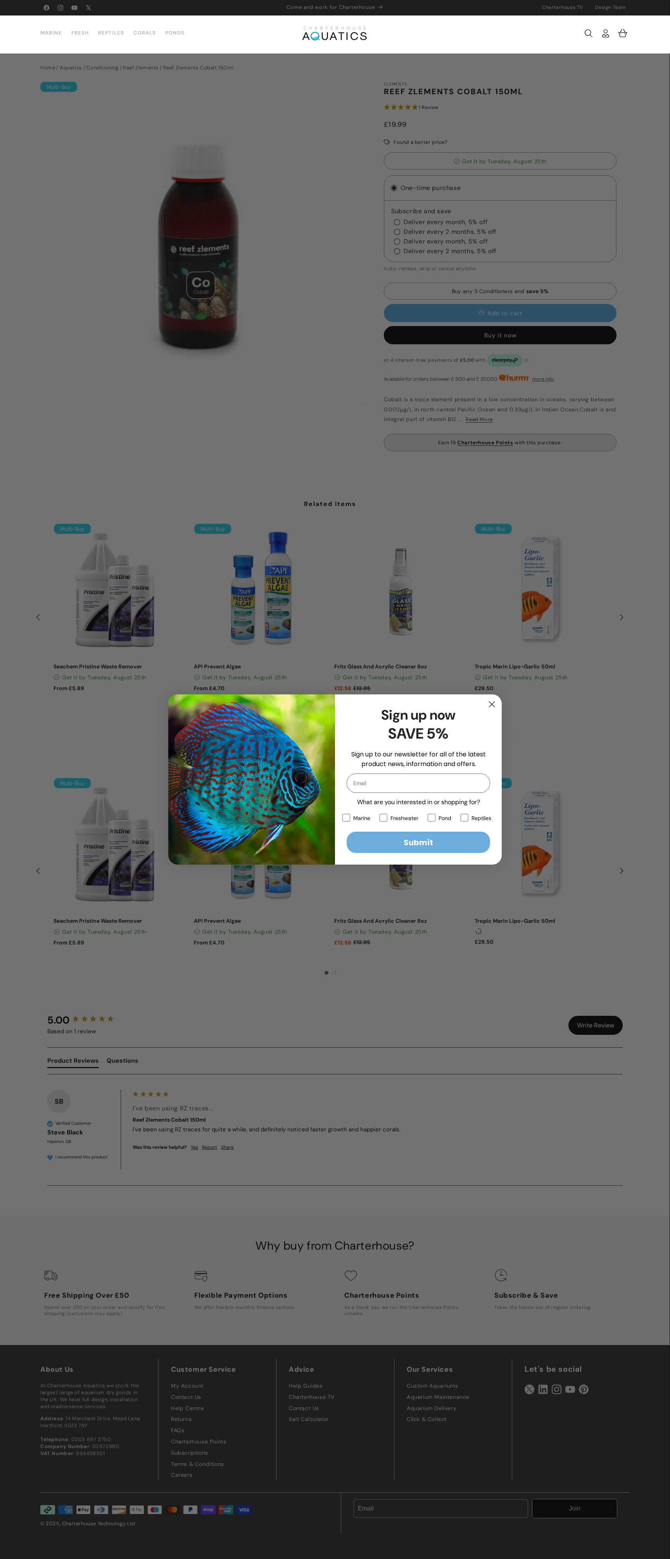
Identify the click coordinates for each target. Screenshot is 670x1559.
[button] (588, 33)
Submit (418, 842)
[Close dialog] (492, 704)
